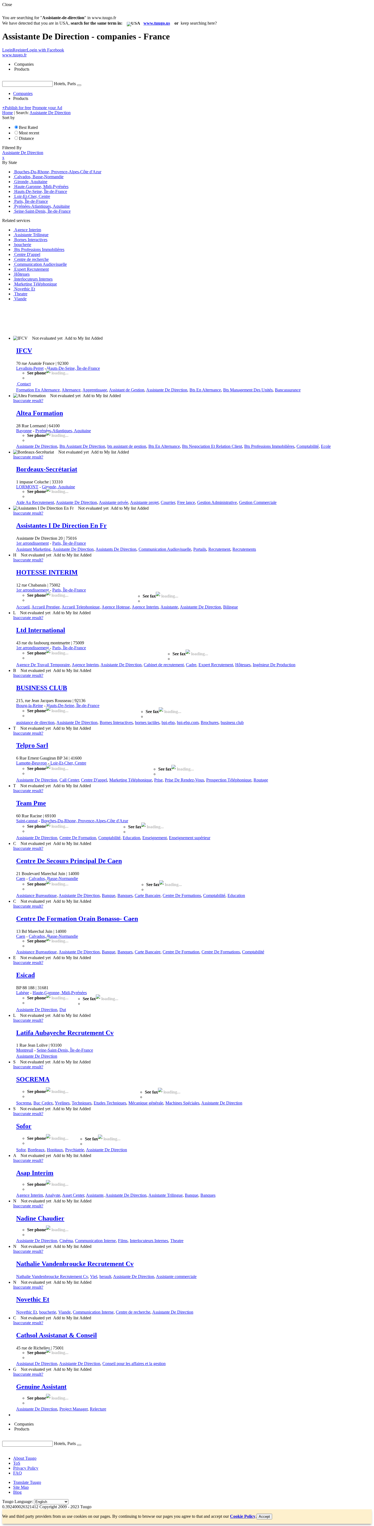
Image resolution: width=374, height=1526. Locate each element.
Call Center (69, 780)
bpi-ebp (168, 722)
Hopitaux (55, 1149)
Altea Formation (39, 413)
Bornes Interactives (116, 722)
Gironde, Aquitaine (58, 486)
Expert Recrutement (215, 664)
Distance (26, 138)
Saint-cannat (27, 820)
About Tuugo (24, 1458)
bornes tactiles (147, 722)
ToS (16, 1463)
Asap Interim (34, 1172)
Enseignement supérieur (189, 837)
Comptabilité (308, 446)
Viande (64, 1312)
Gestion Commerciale (258, 502)
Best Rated (28, 127)
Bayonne (24, 430)
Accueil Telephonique (81, 607)
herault (105, 1276)
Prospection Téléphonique (228, 780)
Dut (62, 1009)
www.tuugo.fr (14, 55)
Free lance (186, 502)
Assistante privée (113, 502)
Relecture (98, 1409)
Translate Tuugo (27, 1482)
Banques (125, 895)
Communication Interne (95, 1240)
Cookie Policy (242, 1516)
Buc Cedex (43, 1103)
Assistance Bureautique (36, 895)
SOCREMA (33, 1079)
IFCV (24, 350)
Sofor (23, 1126)
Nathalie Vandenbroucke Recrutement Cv (75, 1263)
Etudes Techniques (110, 1103)
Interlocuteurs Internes (149, 1240)
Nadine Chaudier (40, 1218)
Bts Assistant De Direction (82, 446)
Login (7, 50)
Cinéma (66, 1240)
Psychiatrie (74, 1149)
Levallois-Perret (30, 368)
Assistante (169, 607)
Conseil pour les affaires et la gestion (134, 1363)
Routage (261, 780)
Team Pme (31, 803)
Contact (24, 384)
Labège (22, 992)
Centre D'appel (94, 780)
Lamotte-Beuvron (31, 763)
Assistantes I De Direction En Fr (61, 525)
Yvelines (62, 1103)
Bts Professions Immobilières (269, 446)
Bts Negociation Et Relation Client (212, 446)
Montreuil (24, 1050)
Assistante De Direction (166, 390)
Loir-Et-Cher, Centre (68, 763)
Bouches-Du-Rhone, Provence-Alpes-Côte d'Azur (84, 820)
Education (131, 837)
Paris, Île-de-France (69, 543)
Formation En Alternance (38, 390)
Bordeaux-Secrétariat (46, 469)
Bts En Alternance (205, 390)
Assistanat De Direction (36, 1363)
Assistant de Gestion (126, 390)
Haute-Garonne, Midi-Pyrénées (60, 992)
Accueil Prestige (45, 607)
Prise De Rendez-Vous (184, 780)
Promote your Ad (47, 107)
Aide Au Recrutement (35, 502)
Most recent (29, 133)
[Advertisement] (102, 318)
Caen (20, 878)
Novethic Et (32, 1299)
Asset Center (73, 1195)
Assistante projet (144, 502)
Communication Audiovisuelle (165, 549)
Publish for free (16, 107)
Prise (158, 780)
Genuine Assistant (41, 1386)
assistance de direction (35, 722)
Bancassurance (288, 390)
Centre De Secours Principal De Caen (69, 860)
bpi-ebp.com (187, 722)
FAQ (17, 1473)
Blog (17, 1492)
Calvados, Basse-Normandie (53, 878)
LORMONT (27, 486)
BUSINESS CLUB (41, 687)
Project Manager (73, 1409)
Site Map (21, 1487)
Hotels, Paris (65, 83)
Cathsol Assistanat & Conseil (56, 1335)
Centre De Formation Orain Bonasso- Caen (77, 918)
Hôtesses (243, 664)
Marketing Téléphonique (130, 780)
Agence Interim (145, 607)
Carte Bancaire (147, 895)
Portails (199, 549)
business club (232, 722)
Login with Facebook (45, 50)
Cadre (191, 664)
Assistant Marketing (33, 549)
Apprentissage (94, 390)
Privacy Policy (25, 1468)
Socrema (23, 1103)
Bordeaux (36, 1149)
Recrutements (244, 549)
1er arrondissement (32, 543)
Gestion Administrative (217, 502)
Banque (108, 895)
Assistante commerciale (176, 1276)
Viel (93, 1276)
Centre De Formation (77, 837)
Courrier (168, 502)
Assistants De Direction (116, 549)
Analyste (52, 1195)
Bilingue (230, 607)
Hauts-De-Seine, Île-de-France (73, 368)
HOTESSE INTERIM (47, 572)
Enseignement (154, 837)
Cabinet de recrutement (164, 664)
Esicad (25, 975)
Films (123, 1240)
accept (264, 1517)
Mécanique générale (145, 1103)
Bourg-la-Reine (29, 705)
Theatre (176, 1240)
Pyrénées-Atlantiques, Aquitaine (63, 430)
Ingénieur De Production (274, 664)
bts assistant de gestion (126, 446)
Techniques (81, 1103)
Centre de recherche (133, 1312)
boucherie (47, 1312)
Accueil (23, 607)
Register (20, 50)
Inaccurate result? (28, 400)
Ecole (326, 446)
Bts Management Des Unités (248, 390)
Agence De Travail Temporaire (43, 664)
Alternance (71, 390)
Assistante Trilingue (165, 1195)
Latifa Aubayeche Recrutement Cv (65, 1032)
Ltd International (40, 630)
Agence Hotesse (116, 607)
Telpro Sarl (32, 745)
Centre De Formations (182, 895)
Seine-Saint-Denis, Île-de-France (65, 1050)
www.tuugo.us (156, 23)
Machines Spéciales (182, 1103)
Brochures (209, 722)
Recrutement (219, 549)
